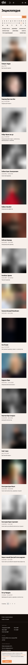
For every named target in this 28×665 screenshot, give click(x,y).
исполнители (22, 28)
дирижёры (14, 28)
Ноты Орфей (16, 629)
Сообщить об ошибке (5, 619)
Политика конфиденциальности (7, 648)
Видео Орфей (16, 627)
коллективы (23, 33)
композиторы (5, 30)
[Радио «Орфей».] (10, 2)
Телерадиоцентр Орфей (6, 627)
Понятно (7, 661)
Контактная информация (6, 650)
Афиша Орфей (4, 629)
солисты (24, 30)
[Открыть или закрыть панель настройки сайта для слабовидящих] (22, 2)
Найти (24, 17)
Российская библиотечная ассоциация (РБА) (9, 637)
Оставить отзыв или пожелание (7, 617)
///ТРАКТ (3, 640)
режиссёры (15, 30)
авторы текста (6, 28)
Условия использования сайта (7, 646)
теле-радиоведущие (7, 33)
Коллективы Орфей (5, 631)
